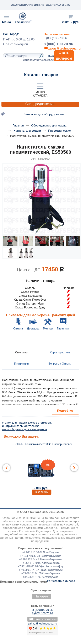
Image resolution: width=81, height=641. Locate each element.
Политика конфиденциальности (23, 581)
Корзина (70, 17)
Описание (21, 352)
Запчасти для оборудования (44, 114)
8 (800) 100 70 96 (58, 44)
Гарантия (63, 328)
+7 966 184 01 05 (31, 573)
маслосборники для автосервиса (24, 429)
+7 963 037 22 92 (29, 569)
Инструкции (21, 363)
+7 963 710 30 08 (30, 555)
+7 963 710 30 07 (32, 552)
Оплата (18, 328)
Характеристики (60, 352)
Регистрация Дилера (61, 580)
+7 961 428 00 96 (28, 566)
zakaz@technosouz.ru (42, 623)
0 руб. (75, 21)
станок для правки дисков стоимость (27, 422)
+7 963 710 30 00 (31, 562)
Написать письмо (57, 34)
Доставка (33, 328)
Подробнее (65, 410)
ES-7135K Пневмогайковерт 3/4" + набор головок (41, 444)
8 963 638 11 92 (32, 576)
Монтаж (48, 328)
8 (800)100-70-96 (55, 38)
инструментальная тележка (20, 425)
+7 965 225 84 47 (29, 559)
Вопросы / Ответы (59, 363)
